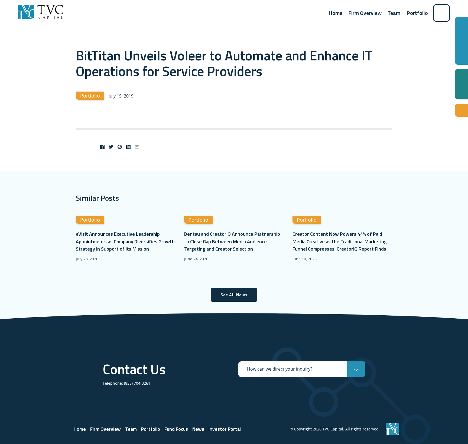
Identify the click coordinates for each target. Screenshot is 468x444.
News (198, 429)
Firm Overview (365, 13)
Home (335, 13)
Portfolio (417, 13)
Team (394, 13)
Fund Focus (176, 429)
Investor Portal (225, 429)
